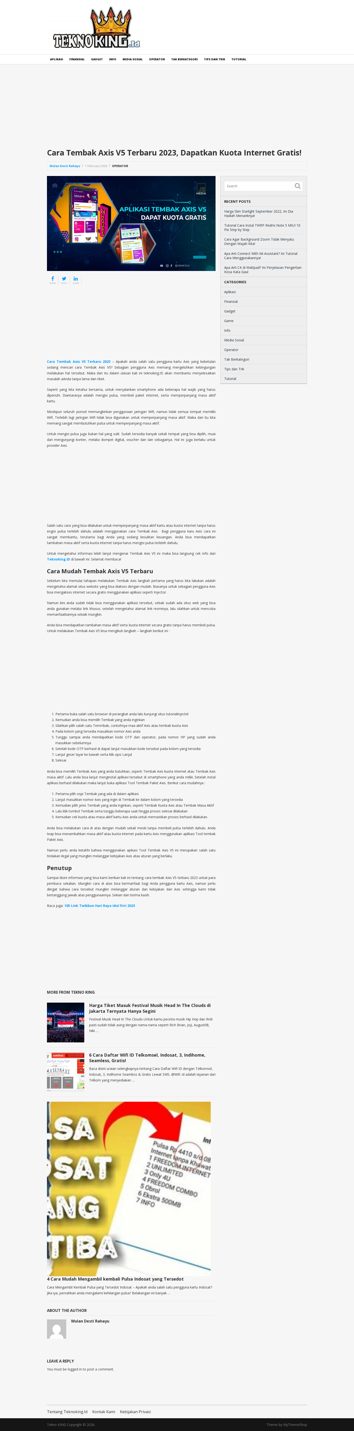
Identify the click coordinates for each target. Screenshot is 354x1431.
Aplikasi (56, 59)
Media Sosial (133, 59)
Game (229, 320)
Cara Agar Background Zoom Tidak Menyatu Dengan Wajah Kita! (259, 241)
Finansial (77, 59)
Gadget (97, 59)
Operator (157, 59)
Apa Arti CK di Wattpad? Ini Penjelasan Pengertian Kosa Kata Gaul (263, 269)
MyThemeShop (295, 1424)
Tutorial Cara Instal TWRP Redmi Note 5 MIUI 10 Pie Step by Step (262, 227)
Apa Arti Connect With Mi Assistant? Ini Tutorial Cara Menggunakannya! (260, 255)
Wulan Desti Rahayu (65, 166)
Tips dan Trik (214, 59)
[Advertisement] (177, 110)
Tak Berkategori (184, 59)
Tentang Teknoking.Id (67, 1411)
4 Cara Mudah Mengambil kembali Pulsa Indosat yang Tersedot (115, 1279)
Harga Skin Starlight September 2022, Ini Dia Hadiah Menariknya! (258, 213)
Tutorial (238, 59)
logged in (75, 1369)
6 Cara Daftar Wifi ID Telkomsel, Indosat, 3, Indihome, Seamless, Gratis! (147, 1057)
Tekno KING (56, 1424)
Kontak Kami (103, 1411)
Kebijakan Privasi (135, 1411)
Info (112, 59)
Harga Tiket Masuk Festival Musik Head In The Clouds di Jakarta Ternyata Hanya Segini (150, 1008)
